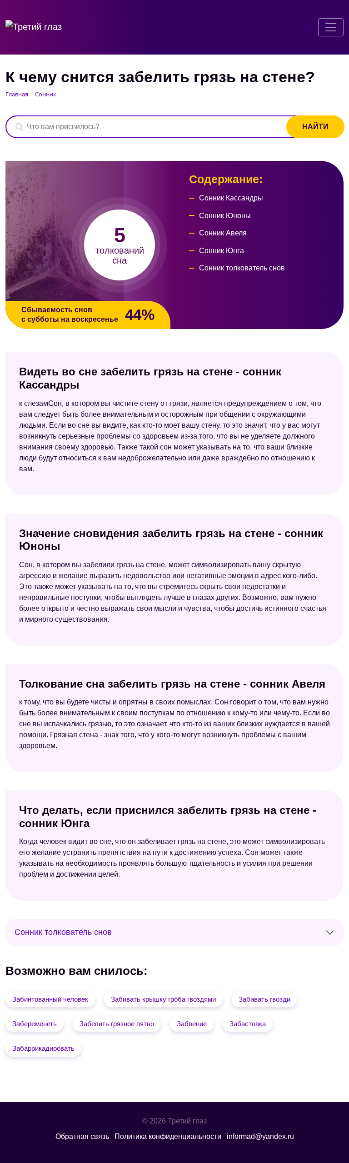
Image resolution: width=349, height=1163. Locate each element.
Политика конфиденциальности (168, 1136)
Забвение (192, 1024)
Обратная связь (82, 1136)
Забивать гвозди (264, 999)
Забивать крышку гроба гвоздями (163, 999)
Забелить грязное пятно (117, 1024)
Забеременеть (34, 1024)
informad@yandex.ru (260, 1136)
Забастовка (247, 1024)
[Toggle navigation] (331, 27)
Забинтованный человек (50, 999)
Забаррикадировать (43, 1048)
